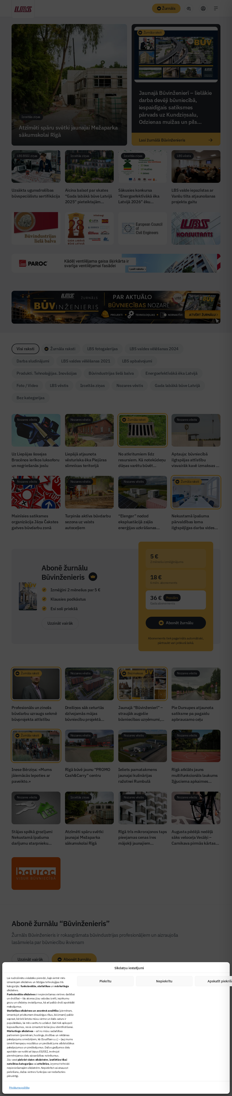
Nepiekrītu (164, 981)
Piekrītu (105, 981)
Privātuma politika (19, 1087)
